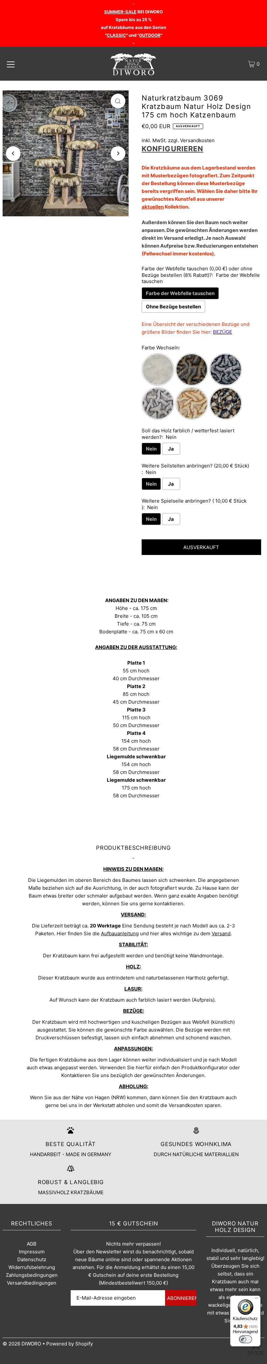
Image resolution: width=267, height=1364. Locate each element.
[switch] (245, 1339)
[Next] (118, 153)
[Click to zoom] (118, 101)
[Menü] (256, 1299)
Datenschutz (31, 1259)
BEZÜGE (222, 332)
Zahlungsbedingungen (32, 1275)
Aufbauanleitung (120, 933)
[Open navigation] (11, 64)
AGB (31, 1244)
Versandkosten (197, 140)
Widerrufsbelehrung (31, 1267)
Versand (221, 933)
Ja (171, 449)
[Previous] (13, 153)
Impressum (32, 1252)
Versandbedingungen (31, 1283)
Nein (151, 449)
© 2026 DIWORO (22, 1344)
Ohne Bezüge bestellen (173, 307)
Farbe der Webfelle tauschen (180, 293)
